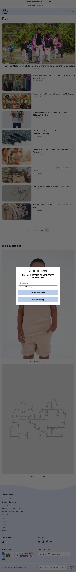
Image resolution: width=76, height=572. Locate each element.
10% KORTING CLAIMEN (38, 292)
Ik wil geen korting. (38, 300)
